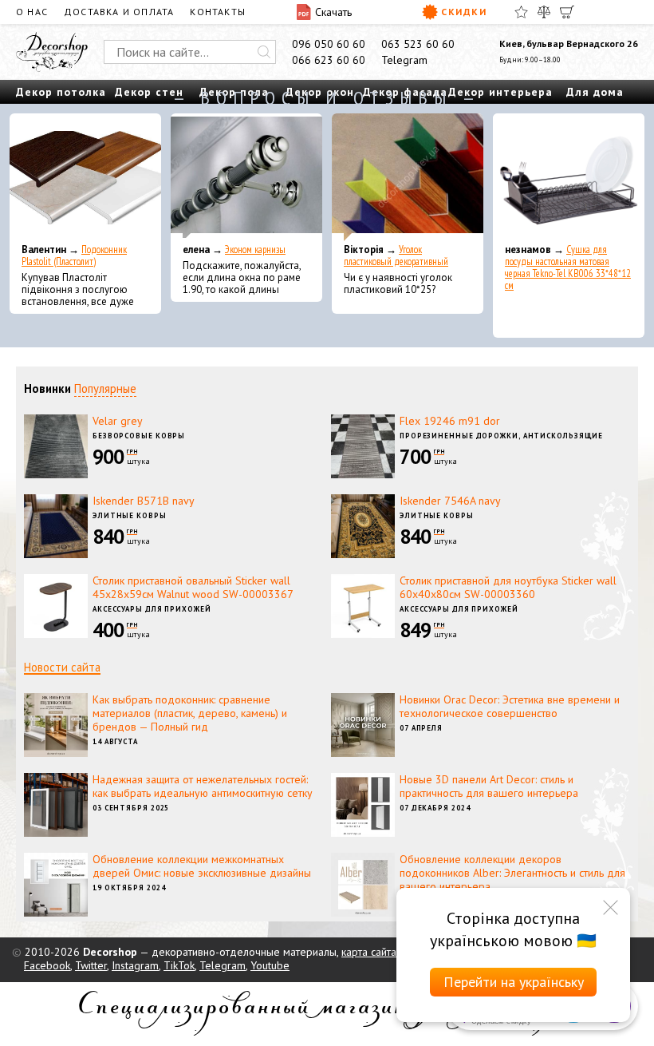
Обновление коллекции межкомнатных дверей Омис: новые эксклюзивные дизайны (202, 866)
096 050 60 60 (328, 44)
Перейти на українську (513, 982)
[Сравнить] (544, 12)
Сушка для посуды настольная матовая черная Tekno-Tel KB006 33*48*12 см (568, 267)
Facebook (47, 965)
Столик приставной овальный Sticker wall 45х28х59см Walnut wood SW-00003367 (193, 587)
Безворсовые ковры (139, 435)
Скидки (464, 12)
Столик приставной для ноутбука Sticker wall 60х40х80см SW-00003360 (508, 587)
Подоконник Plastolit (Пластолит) (74, 255)
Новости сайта (62, 667)
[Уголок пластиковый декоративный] (407, 177)
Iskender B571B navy (144, 500)
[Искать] (264, 52)
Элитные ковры (130, 515)
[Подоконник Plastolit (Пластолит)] (85, 177)
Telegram (404, 60)
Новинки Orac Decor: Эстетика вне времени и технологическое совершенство (510, 706)
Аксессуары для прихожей (152, 608)
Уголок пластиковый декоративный (396, 255)
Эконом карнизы (255, 249)
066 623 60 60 (328, 60)
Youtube (270, 965)
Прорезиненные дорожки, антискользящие (501, 435)
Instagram (135, 965)
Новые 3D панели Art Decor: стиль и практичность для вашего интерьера (489, 786)
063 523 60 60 (418, 44)
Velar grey (118, 421)
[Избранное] (521, 12)
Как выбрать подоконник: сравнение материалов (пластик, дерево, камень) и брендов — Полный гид (190, 713)
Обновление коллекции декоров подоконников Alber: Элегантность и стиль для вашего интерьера (512, 872)
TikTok (179, 965)
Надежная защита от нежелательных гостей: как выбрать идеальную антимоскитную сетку (203, 786)
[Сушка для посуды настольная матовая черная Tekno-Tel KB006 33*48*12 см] (568, 177)
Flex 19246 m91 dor (450, 421)
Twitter (91, 965)
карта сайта (368, 952)
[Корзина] (567, 12)
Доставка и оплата (119, 12)
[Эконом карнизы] (246, 177)
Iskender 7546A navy (450, 500)
